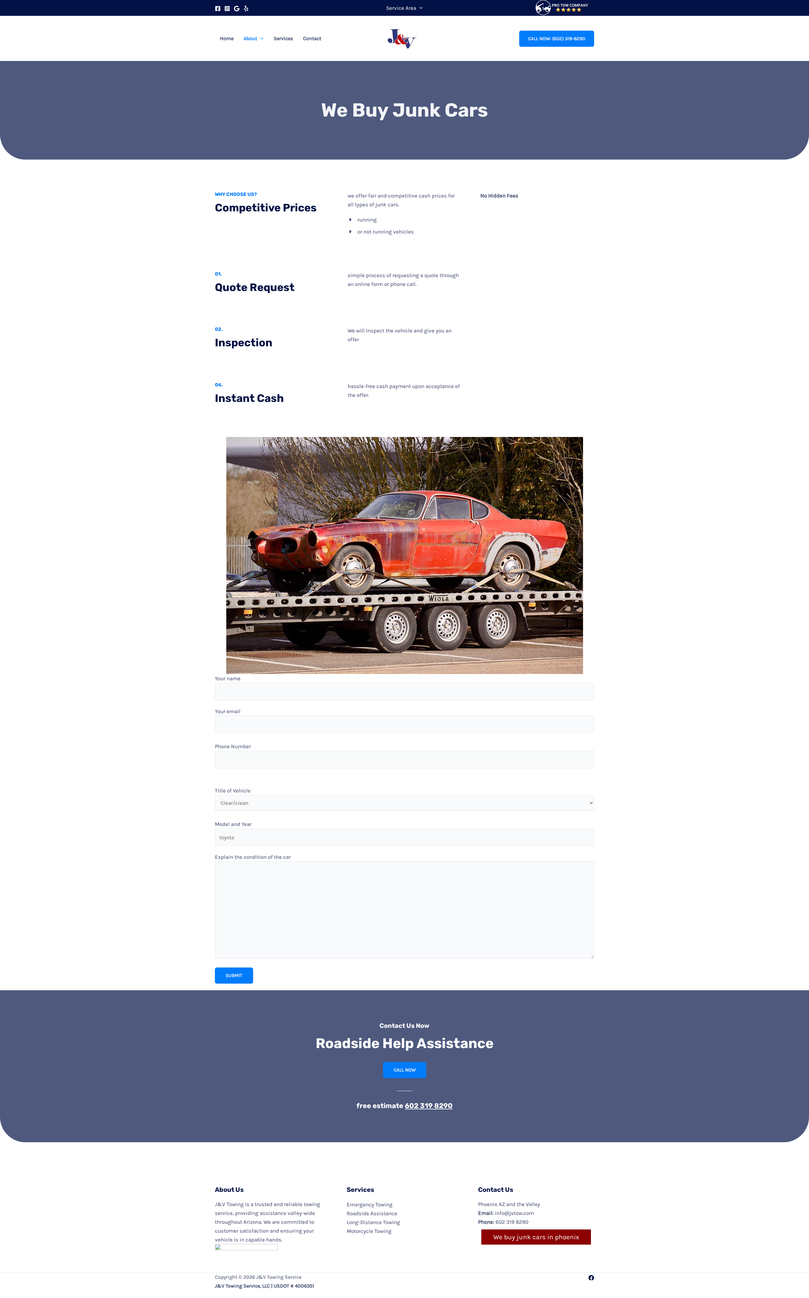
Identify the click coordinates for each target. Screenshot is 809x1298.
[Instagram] (227, 8)
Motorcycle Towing (369, 1231)
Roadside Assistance (372, 1213)
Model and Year (233, 824)
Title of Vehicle (233, 790)
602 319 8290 (429, 1105)
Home (227, 38)
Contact (312, 38)
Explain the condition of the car (253, 857)
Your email (227, 711)
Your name (227, 678)
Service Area (401, 8)
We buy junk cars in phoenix (536, 1237)
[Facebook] (218, 8)
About (250, 38)
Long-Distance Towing (373, 1222)
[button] (419, 8)
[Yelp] (246, 8)
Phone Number (233, 746)
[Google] (237, 8)
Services (283, 38)
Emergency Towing (369, 1204)
